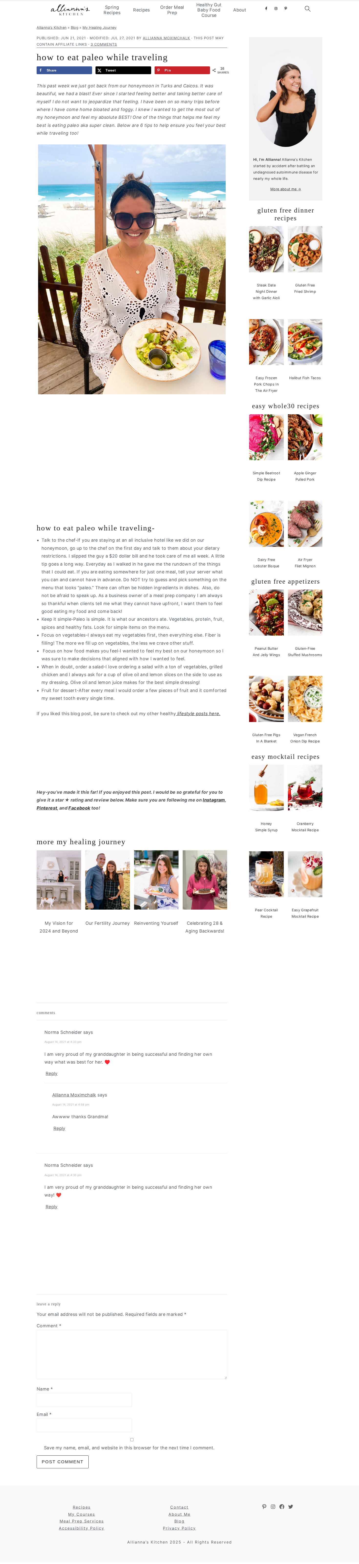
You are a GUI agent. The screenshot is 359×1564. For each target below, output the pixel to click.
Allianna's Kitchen (51, 27)
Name (45, 1388)
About (239, 9)
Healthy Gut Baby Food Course (209, 10)
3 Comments (104, 44)
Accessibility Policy (81, 1528)
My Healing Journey (99, 27)
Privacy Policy (179, 1528)
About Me (179, 1514)
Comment (49, 1325)
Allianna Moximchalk (74, 1094)
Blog (74, 27)
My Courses (81, 1514)
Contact (179, 1507)
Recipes (141, 9)
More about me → (285, 189)
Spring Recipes (112, 10)
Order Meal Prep (172, 10)
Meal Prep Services (82, 1521)
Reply (52, 1073)
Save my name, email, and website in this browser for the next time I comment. (129, 1447)
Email (44, 1414)
